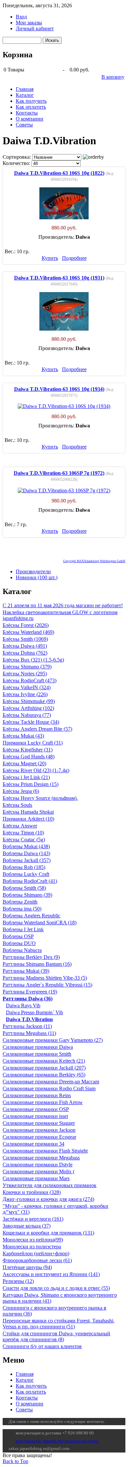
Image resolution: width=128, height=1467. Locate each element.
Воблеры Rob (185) (24, 867)
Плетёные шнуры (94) (27, 1267)
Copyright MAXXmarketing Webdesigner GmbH (94, 561)
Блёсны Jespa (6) (21, 791)
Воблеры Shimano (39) (27, 895)
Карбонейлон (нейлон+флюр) (36, 1253)
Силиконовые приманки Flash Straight (45, 1151)
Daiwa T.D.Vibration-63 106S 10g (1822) (59, 173)
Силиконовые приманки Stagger (39, 1123)
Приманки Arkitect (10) (28, 819)
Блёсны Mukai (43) (23, 736)
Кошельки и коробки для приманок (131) (48, 1233)
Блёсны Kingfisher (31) (28, 749)
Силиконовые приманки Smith (37, 1054)
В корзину (112, 77)
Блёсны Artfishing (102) (28, 708)
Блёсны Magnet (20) (24, 763)
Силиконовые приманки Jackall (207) (44, 1068)
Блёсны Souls (17, 805)
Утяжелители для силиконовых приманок (49, 1185)
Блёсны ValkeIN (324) (27, 687)
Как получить (31, 101)
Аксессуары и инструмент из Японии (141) (51, 1274)
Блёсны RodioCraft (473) (29, 680)
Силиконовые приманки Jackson (39, 1130)
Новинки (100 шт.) (36, 577)
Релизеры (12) (18, 1281)
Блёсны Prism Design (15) (30, 784)
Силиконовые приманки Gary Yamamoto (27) (53, 1040)
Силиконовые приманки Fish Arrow (43, 1102)
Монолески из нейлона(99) (33, 1239)
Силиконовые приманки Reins (37, 1095)
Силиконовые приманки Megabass (41, 1157)
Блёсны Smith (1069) (25, 639)
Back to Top (15, 1461)
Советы (24, 124)
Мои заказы (29, 22)
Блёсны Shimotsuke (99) (29, 701)
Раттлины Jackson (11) (27, 1026)
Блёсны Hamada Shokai (28, 812)
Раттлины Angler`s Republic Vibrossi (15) (47, 985)
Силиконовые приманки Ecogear (39, 1137)
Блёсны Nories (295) (25, 673)
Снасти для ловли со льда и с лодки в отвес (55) (56, 1288)
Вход (21, 16)
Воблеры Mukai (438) (26, 846)
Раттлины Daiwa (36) (28, 998)
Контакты (27, 113)
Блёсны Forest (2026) (26, 625)
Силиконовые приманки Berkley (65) (44, 1074)
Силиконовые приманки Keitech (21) (44, 1061)
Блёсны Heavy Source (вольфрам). (40, 798)
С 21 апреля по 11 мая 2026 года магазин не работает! (63, 605)
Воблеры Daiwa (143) (26, 853)
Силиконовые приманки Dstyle (38, 1164)
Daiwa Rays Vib (23, 1005)
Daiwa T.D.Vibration (29, 1019)
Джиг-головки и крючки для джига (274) (48, 1199)
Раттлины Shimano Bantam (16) (37, 964)
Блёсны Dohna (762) (25, 653)
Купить (50, 258)
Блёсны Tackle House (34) (31, 722)
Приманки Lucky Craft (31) (33, 743)
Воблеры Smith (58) (24, 888)
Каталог (25, 95)
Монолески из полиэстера (32, 1246)
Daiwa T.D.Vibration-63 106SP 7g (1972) (59, 473)
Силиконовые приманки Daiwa (38, 1047)
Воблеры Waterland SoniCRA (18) (39, 922)
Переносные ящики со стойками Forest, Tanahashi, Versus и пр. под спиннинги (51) (59, 1323)
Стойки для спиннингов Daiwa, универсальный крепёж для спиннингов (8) (56, 1336)
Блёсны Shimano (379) (27, 666)
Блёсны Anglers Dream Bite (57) (37, 729)
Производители (33, 571)
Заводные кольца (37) (27, 1226)
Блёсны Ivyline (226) (25, 694)
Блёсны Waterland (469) (28, 632)
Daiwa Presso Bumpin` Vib (34, 1012)
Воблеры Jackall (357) (27, 860)
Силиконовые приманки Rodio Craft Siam (49, 1088)
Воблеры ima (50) (22, 908)
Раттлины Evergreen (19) (30, 991)
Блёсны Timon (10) (23, 832)
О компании (29, 119)
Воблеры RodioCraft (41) (30, 881)
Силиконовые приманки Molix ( (39, 1171)
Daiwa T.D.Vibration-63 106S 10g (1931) (59, 278)
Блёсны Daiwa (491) (25, 646)
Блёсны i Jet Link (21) (26, 777)
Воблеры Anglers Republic (31, 915)
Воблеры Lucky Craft (26, 874)
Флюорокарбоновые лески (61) (37, 1260)
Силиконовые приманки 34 (33, 1144)
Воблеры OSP (18, 936)
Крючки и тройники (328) (32, 1192)
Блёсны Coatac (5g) (24, 839)
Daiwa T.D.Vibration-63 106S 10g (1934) (59, 389)
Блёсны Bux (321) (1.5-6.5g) (33, 660)
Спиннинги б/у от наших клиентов (42, 1346)
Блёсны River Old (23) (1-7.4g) (36, 770)
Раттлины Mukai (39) (26, 971)
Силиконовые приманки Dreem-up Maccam (51, 1081)
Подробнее (74, 258)
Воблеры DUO (19, 943)
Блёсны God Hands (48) (28, 756)
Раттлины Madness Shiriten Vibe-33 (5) (45, 978)
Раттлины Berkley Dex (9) (31, 957)
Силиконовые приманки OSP (36, 1109)
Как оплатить (31, 107)
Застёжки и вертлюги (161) (33, 1219)
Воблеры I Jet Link (23, 929)
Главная (24, 89)
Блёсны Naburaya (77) (27, 715)
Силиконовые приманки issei (35, 1116)
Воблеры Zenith (20, 902)
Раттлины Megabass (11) (29, 1033)
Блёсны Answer (20, 826)
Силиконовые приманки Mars (36, 1178)
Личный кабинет (35, 28)
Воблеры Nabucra (22, 950)
